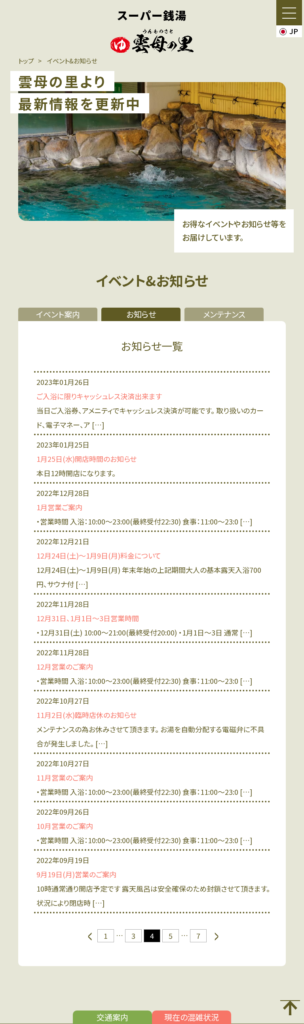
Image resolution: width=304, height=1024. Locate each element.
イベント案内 (58, 314)
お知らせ (141, 314)
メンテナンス (224, 314)
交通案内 (112, 1017)
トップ (26, 60)
